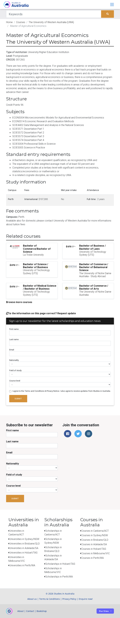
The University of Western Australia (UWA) (51, 22)
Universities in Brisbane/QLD (24, 543)
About (20, 611)
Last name (14, 339)
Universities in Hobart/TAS (23, 552)
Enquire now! (86, 598)
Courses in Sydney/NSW (94, 535)
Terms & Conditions (49, 598)
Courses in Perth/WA (92, 557)
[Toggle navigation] (112, 4)
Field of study (15, 370)
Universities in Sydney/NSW (24, 539)
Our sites (104, 611)
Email (11, 349)
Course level (14, 380)
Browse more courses (19, 302)
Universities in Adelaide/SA (23, 548)
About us (32, 598)
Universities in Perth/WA (22, 565)
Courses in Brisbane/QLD (94, 539)
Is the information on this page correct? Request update (42, 313)
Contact (30, 611)
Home (9, 22)
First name (14, 329)
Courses (20, 22)
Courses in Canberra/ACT (95, 530)
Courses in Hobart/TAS (93, 548)
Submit (18, 398)
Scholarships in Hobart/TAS (60, 563)
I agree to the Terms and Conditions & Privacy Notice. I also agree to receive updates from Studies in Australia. (61, 391)
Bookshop (42, 611)
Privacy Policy (69, 598)
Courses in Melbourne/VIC (95, 553)
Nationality (14, 360)
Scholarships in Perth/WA (59, 576)
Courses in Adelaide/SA (94, 544)
